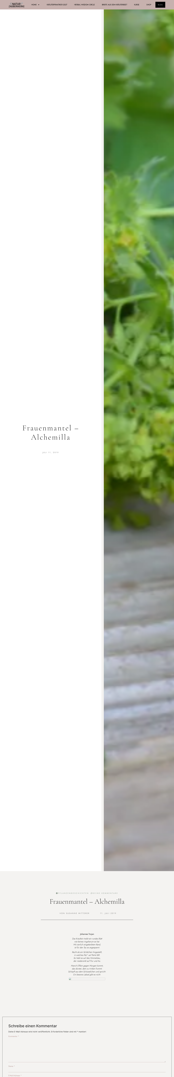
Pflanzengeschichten (73, 893)
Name (11, 1066)
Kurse (136, 4)
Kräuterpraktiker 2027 (57, 4)
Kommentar (13, 1036)
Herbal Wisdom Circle (84, 4)
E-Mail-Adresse (15, 1076)
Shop (148, 4)
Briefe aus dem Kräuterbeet (114, 4)
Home (34, 4)
